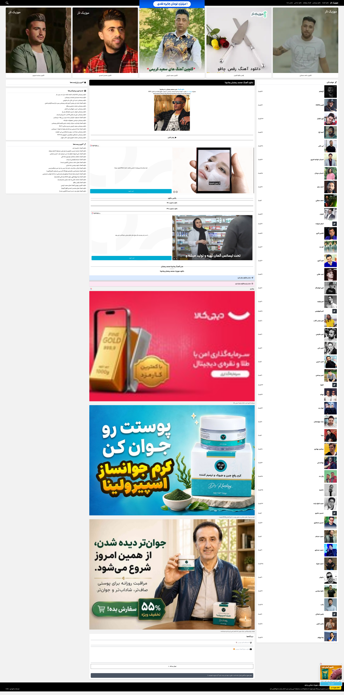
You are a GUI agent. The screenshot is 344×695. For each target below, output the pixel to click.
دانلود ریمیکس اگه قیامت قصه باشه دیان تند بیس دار (71, 95)
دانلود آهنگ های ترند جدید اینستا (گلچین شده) (72, 191)
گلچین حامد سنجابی (306, 75)
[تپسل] (91, 146)
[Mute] (177, 192)
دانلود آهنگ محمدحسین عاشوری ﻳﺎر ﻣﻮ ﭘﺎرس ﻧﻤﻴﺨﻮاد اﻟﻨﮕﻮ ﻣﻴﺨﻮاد (67, 151)
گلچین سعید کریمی (172, 75)
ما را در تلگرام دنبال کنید (244, 278)
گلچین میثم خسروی (38, 75)
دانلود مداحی (298, 3)
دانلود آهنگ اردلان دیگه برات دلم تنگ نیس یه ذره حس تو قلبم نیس (67, 168)
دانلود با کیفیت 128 (172, 203)
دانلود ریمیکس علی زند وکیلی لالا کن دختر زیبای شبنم (71, 115)
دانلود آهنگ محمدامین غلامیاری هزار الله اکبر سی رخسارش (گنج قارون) (66, 171)
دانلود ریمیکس (316, 3)
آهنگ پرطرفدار (307, 3)
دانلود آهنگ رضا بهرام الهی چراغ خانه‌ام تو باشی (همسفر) (70, 177)
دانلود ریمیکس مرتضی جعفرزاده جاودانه (75, 120)
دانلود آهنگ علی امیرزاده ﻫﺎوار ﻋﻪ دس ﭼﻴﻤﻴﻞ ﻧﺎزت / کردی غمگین (68, 154)
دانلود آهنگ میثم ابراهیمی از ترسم (76, 160)
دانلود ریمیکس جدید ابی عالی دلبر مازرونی (74, 100)
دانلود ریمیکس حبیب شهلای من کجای (75, 109)
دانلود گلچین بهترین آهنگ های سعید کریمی (73, 185)
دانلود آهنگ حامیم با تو (79, 148)
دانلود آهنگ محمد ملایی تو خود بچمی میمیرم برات (71, 180)
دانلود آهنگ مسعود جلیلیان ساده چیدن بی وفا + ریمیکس (69, 118)
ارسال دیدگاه (173, 666)
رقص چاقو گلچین (239, 75)
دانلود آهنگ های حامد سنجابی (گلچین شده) (73, 162)
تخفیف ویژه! (331, 684)
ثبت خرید (131, 191)
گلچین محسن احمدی (105, 75)
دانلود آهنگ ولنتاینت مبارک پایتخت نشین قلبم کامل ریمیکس (69, 123)
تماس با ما (290, 3)
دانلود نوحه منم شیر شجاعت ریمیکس (75, 97)
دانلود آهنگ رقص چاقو (79, 183)
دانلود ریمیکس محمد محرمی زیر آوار (76, 106)
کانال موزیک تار (335, 688)
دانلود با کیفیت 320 (172, 209)
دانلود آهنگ (325, 3)
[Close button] (341, 662)
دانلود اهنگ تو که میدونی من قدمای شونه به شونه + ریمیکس (68, 129)
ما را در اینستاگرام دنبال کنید (243, 284)
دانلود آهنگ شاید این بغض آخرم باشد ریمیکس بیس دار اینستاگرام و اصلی (65, 103)
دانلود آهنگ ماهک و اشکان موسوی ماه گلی (73, 157)
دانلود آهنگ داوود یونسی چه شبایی (76, 165)
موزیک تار (334, 2)
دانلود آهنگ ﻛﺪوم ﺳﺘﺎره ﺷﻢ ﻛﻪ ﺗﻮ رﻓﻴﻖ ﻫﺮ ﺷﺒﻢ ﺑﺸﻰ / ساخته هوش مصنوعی (64, 174)
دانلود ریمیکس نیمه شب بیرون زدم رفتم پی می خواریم (71, 132)
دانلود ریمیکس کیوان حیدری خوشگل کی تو (74, 112)
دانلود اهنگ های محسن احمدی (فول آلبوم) (73, 188)
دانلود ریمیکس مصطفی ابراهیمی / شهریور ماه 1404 (71, 135)
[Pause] (174, 192)
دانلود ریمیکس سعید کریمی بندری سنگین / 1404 (72, 126)
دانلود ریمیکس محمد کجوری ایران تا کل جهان (73, 138)
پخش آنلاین (171, 138)
